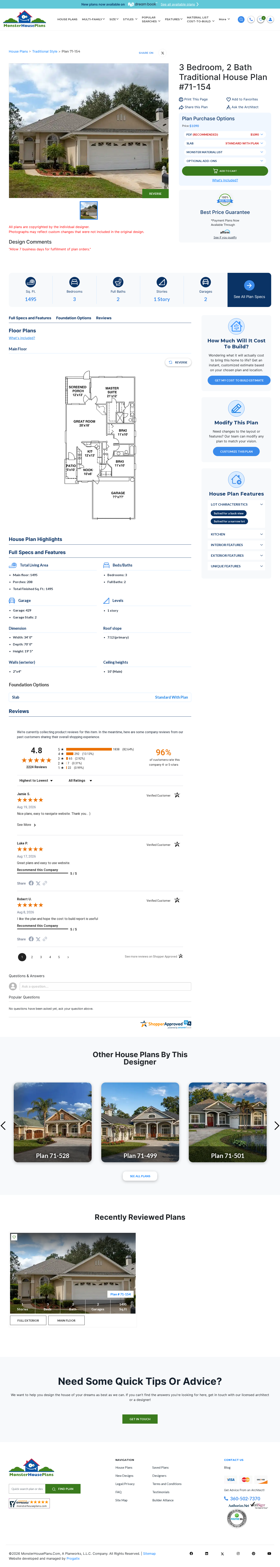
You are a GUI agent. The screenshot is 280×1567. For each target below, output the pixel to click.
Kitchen (218, 534)
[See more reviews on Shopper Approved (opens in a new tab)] (45, 883)
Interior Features (227, 545)
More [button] (223, 19)
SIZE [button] (112, 19)
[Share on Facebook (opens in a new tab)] (31, 884)
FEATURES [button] (172, 19)
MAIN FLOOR (66, 1320)
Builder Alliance (163, 1500)
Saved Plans (160, 1467)
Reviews (104, 318)
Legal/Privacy (125, 1484)
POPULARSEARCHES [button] (150, 19)
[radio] (100, 749)
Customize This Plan (236, 451)
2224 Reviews (41, 767)
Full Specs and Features (30, 318)
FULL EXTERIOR (28, 1320)
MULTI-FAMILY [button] (92, 19)
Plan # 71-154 (120, 1294)
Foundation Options (73, 318)
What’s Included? (225, 180)
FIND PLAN (65, 1489)
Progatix (73, 1558)
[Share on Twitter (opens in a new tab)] (38, 883)
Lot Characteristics (229, 504)
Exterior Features (227, 555)
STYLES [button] (128, 19)
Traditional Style (45, 51)
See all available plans (178, 4)
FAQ (118, 1492)
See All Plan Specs (249, 297)
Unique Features (226, 566)
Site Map (121, 1500)
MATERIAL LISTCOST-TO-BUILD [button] (199, 19)
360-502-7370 (245, 1498)
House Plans (19, 51)
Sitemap (149, 1553)
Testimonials (161, 1492)
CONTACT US (234, 1459)
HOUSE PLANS (67, 19)
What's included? (22, 338)
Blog (227, 1467)
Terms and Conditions (167, 1484)
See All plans (140, 1176)
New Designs (124, 1475)
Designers (159, 1475)
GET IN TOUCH (140, 1419)
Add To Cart (228, 170)
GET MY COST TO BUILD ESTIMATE (239, 380)
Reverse (155, 193)
